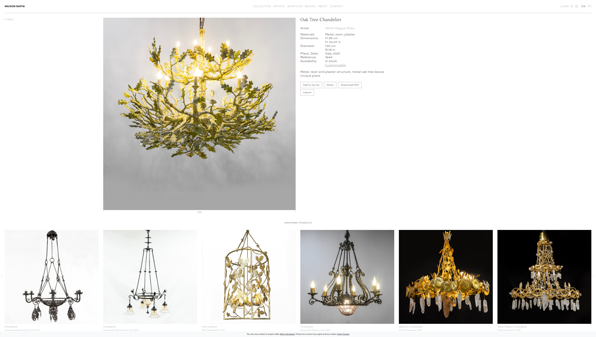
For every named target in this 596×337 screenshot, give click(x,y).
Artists (279, 6)
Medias (310, 6)
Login (564, 6)
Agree (339, 334)
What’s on (294, 6)
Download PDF (350, 85)
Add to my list (311, 85)
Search (576, 6)
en (583, 6)
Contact (336, 6)
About (322, 6)
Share (330, 85)
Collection (262, 6)
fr (589, 6)
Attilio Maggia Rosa (339, 28)
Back (10, 19)
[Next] (281, 211)
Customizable (335, 64)
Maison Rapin (15, 6)
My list (571, 6)
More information (287, 334)
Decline (346, 334)
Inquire (307, 92)
